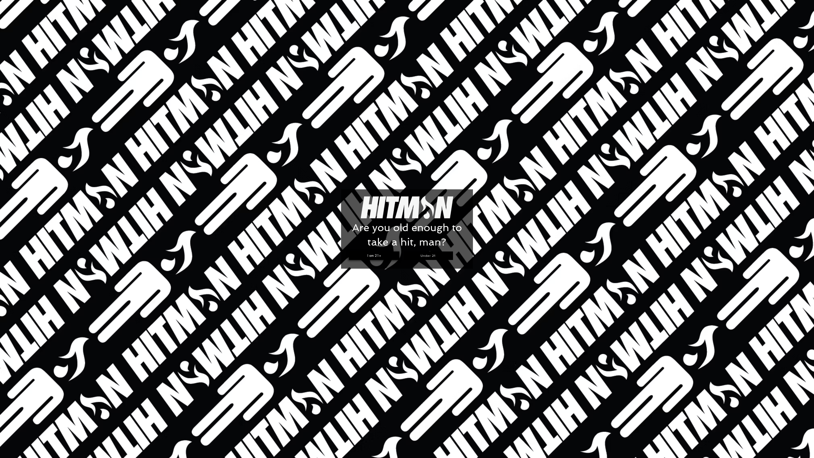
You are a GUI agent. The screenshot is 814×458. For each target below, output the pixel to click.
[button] (374, 255)
